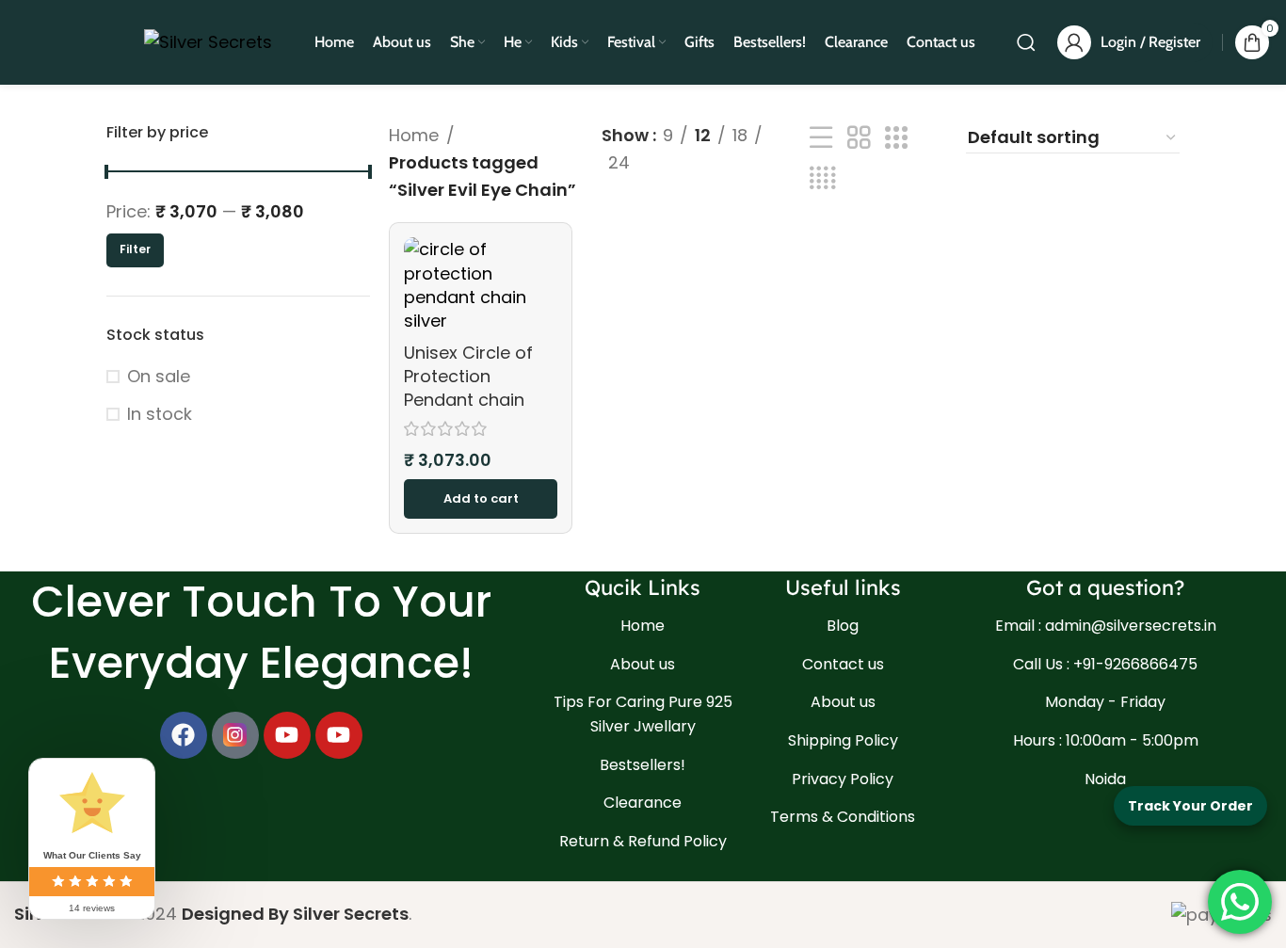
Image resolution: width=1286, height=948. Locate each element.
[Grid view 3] (896, 137)
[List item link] (643, 626)
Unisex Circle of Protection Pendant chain (468, 376)
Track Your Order (1190, 805)
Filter (135, 249)
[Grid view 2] (858, 137)
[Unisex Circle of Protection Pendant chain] (480, 284)
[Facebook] (183, 735)
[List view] (821, 137)
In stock (159, 414)
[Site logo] (208, 41)
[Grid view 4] (822, 178)
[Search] (1026, 42)
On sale (158, 376)
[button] (480, 499)
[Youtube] (287, 735)
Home (414, 135)
